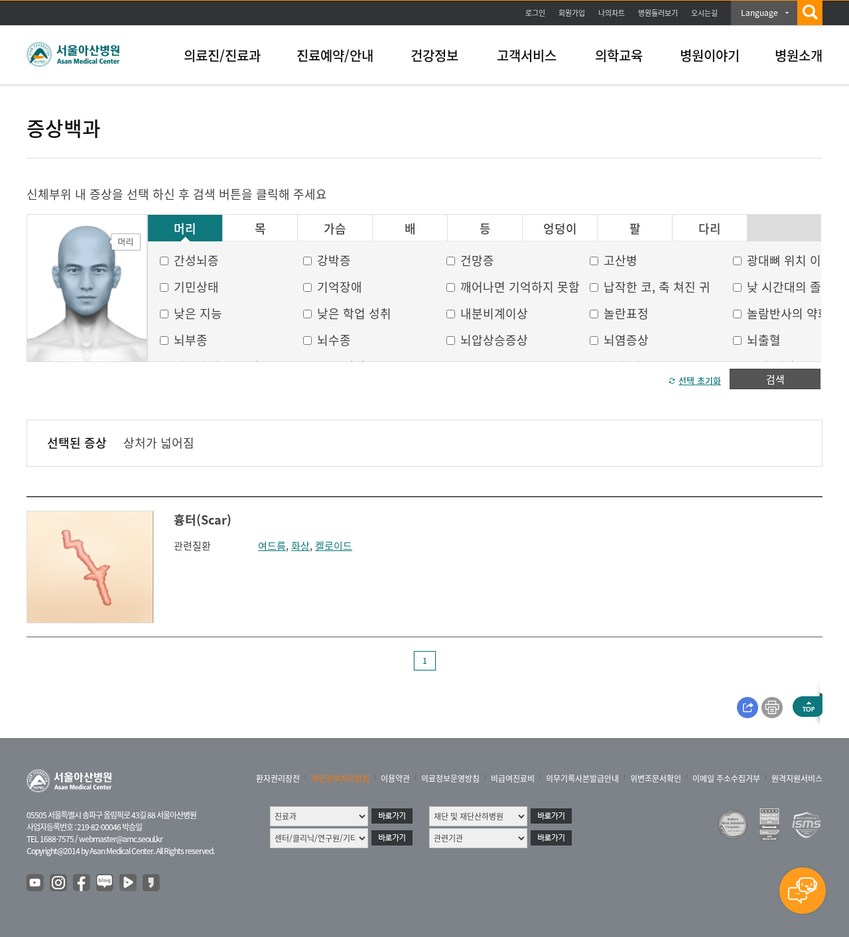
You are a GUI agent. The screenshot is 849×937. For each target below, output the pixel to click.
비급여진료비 (513, 778)
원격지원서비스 (796, 778)
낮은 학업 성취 (354, 313)
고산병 (620, 260)
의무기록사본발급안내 (582, 778)
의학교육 (619, 55)
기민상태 (196, 287)
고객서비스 (526, 55)
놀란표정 (626, 313)
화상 (300, 545)
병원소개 (798, 55)
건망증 (477, 260)
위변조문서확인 (655, 778)
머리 (185, 229)
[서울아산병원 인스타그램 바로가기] (59, 883)
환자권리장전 (278, 778)
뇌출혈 (764, 340)
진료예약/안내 (334, 55)
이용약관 (395, 778)
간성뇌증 (196, 260)
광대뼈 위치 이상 (789, 260)
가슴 (335, 229)
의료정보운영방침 (450, 778)
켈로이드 (333, 545)
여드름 (272, 545)
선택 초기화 (700, 380)
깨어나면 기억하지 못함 (520, 287)
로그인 (535, 13)
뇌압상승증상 (494, 340)
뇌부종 (191, 340)
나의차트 (611, 13)
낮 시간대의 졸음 (789, 287)
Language (759, 13)
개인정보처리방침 (340, 778)
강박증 (334, 260)
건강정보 (434, 55)
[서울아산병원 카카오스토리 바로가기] (152, 883)
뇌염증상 (626, 340)
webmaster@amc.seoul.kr (121, 839)
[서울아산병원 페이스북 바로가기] (82, 883)
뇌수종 (334, 340)
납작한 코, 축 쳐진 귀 (657, 287)
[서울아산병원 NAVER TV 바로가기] (128, 883)
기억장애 (339, 287)
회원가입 (571, 13)
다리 (709, 229)
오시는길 (704, 13)
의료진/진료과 (222, 55)
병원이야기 (710, 55)
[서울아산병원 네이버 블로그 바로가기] (105, 883)
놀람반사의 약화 (788, 313)
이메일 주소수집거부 (726, 778)
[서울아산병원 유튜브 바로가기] (36, 883)
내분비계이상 (494, 313)
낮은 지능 (198, 313)
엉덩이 (560, 229)
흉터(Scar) (202, 520)
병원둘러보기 (658, 13)
